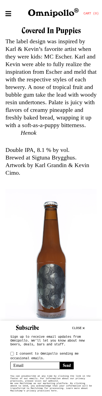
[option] (51, 260)
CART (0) (91, 14)
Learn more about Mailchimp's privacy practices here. (49, 389)
